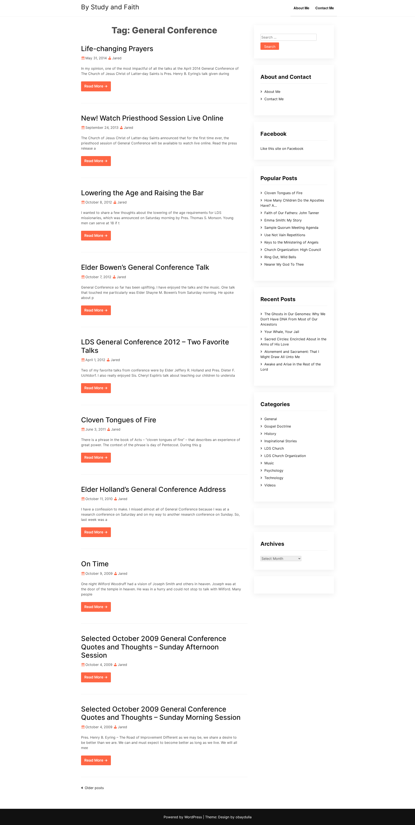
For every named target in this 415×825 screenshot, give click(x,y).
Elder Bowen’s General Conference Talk (145, 267)
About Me (301, 7)
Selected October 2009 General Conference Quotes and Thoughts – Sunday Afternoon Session (153, 646)
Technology (273, 478)
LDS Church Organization (285, 456)
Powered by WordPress (183, 817)
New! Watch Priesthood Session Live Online (152, 118)
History (270, 433)
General (270, 419)
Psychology (273, 470)
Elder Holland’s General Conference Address (153, 489)
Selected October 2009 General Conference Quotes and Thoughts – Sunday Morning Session (161, 713)
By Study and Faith (110, 7)
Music (269, 463)
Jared (116, 58)
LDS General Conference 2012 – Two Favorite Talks (155, 346)
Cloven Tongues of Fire (118, 420)
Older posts (94, 788)
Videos (270, 485)
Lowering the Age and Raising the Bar (142, 193)
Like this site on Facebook (281, 148)
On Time (95, 564)
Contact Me (324, 7)
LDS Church (274, 448)
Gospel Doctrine (277, 426)
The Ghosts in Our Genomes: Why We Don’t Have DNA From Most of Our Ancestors (292, 319)
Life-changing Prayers (117, 48)
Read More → (96, 86)
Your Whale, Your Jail (281, 331)
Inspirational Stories (280, 441)
